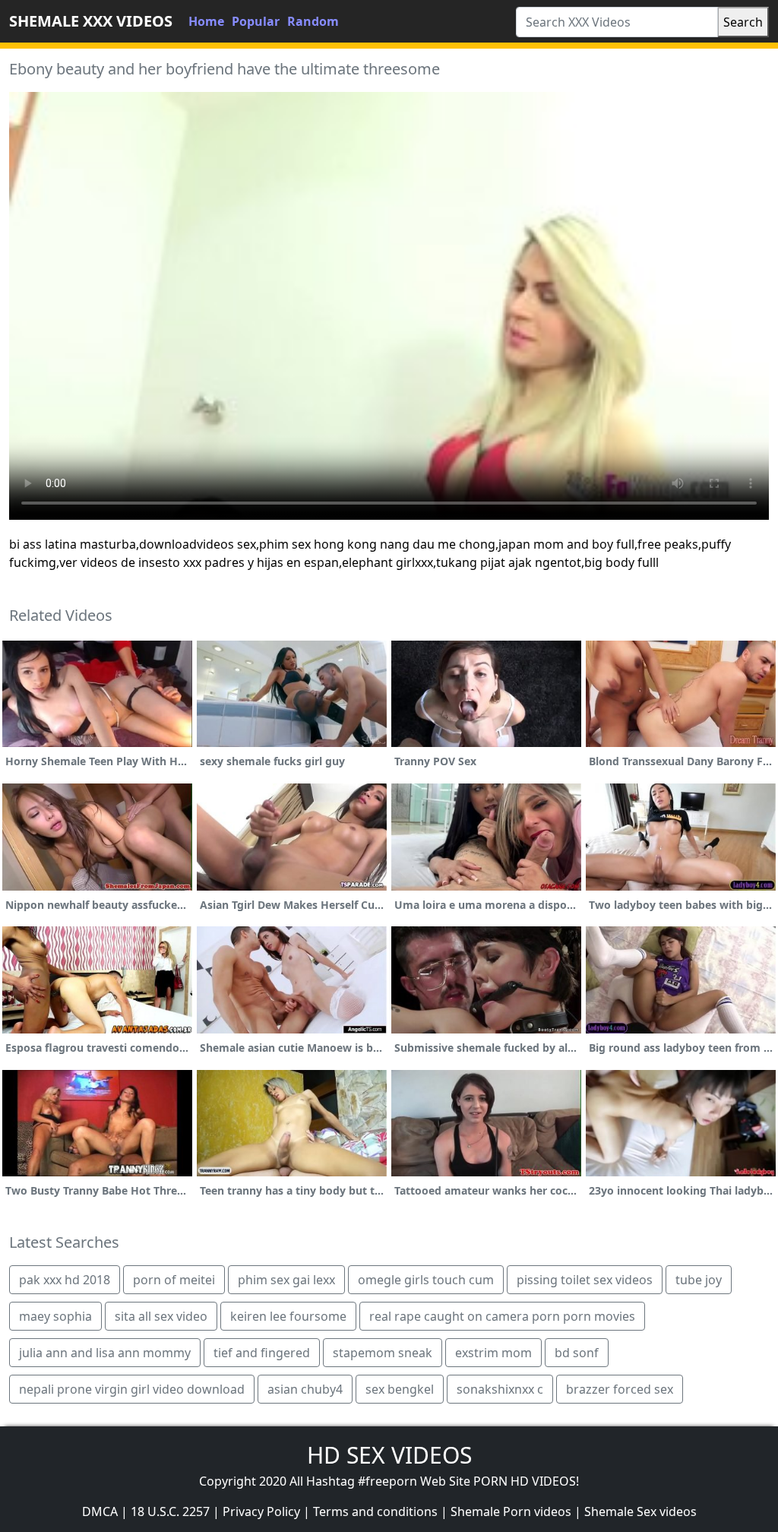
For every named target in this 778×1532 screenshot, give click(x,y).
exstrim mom (493, 1352)
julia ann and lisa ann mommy (105, 1352)
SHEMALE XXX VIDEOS (90, 21)
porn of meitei (174, 1279)
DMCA (100, 1511)
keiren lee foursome (288, 1316)
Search (743, 22)
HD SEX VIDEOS (389, 1454)
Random (313, 21)
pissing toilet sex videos (585, 1279)
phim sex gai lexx (286, 1279)
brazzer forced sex (619, 1389)
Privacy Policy (261, 1511)
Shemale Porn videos (511, 1511)
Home (206, 21)
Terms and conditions (375, 1511)
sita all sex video (161, 1316)
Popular (256, 21)
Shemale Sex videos (640, 1511)
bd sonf (577, 1352)
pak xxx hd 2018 (64, 1279)
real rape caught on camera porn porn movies (502, 1316)
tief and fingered (261, 1352)
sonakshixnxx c (500, 1389)
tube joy (698, 1279)
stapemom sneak (382, 1352)
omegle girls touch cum (426, 1279)
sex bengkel (399, 1389)
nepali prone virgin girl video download (132, 1389)
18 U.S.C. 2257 (170, 1511)
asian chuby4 (305, 1389)
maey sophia (55, 1316)
